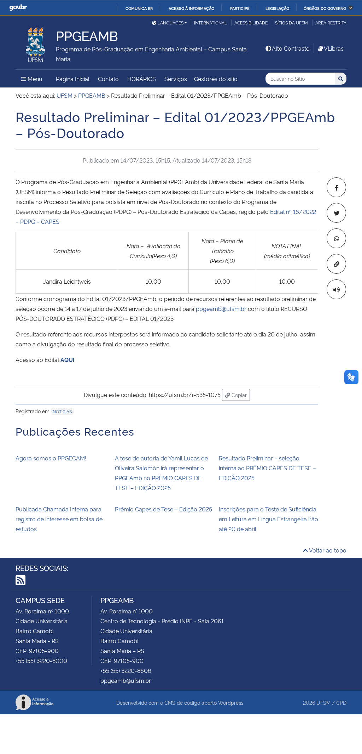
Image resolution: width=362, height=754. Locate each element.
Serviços (175, 79)
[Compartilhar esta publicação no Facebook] (336, 187)
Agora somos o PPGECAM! (51, 458)
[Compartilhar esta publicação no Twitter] (336, 213)
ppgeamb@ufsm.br (221, 308)
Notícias (62, 411)
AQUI (67, 359)
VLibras (334, 48)
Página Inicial (72, 79)
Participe (240, 8)
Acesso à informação (191, 8)
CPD (341, 702)
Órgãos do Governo (325, 8)
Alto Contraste (290, 48)
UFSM (323, 702)
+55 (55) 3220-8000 (41, 660)
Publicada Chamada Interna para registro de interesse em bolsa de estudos (59, 519)
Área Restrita (330, 22)
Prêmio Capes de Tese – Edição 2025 (163, 509)
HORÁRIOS (141, 79)
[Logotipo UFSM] (36, 43)
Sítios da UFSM (291, 22)
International (210, 22)
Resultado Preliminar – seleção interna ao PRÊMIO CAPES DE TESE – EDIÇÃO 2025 (267, 468)
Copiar (240, 394)
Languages (170, 22)
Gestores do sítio (216, 79)
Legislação (277, 8)
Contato (108, 79)
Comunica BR (139, 8)
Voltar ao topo (327, 550)
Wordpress (231, 702)
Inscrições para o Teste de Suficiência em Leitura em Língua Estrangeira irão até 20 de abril (268, 519)
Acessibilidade (251, 22)
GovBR (18, 7)
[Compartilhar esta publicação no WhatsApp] (336, 238)
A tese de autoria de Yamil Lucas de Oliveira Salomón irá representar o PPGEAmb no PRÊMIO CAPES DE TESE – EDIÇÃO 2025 (161, 473)
